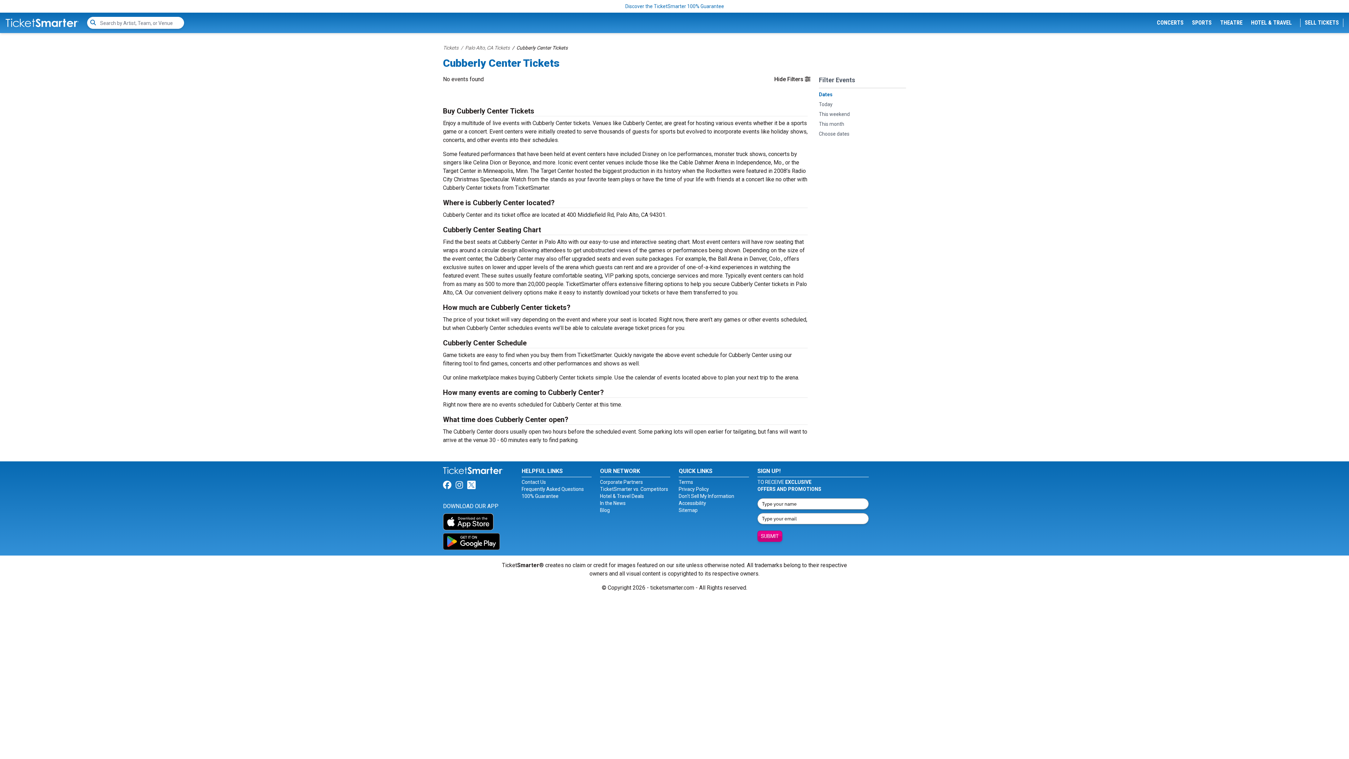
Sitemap (688, 510)
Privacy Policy (694, 489)
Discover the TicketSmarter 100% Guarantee (674, 6)
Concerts (1170, 22)
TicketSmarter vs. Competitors (634, 489)
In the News (613, 503)
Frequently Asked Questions (553, 489)
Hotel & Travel (1271, 22)
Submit (770, 536)
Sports (1202, 22)
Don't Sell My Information (706, 496)
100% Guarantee (540, 496)
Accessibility (692, 503)
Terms (686, 482)
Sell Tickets (1322, 22)
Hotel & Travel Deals (622, 496)
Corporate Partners (621, 482)
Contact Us (534, 482)
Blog (605, 510)
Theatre (1231, 22)
